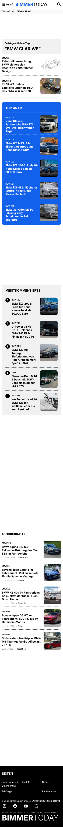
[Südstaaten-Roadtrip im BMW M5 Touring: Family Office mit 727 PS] (52, 641)
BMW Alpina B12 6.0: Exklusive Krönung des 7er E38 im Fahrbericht (19, 550)
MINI (14, 372)
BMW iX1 (9, 184)
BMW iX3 (9, 117)
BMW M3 (16, 395)
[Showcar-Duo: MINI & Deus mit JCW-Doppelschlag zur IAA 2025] (49, 379)
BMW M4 (6, 566)
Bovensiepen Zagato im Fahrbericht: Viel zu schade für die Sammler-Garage (20, 573)
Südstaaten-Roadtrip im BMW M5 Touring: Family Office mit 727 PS (21, 642)
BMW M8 (16, 323)
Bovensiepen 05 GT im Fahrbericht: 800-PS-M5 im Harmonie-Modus (20, 619)
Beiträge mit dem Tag (17, 43)
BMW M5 (6, 611)
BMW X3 (6, 589)
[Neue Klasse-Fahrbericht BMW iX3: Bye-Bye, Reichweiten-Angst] (49, 124)
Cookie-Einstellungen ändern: (16, 801)
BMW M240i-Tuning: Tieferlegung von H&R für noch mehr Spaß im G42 (24, 356)
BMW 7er (6, 81)
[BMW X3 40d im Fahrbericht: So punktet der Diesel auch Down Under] (52, 595)
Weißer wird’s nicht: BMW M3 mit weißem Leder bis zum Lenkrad (25, 404)
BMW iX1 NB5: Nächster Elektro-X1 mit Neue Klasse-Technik (21, 191)
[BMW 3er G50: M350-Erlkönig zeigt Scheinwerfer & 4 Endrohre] (49, 212)
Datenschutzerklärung (46, 800)
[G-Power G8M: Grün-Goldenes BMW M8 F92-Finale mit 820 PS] (49, 329)
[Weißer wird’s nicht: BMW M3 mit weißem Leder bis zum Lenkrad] (49, 402)
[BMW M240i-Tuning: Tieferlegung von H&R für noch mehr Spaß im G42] (49, 352)
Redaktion (22, 557)
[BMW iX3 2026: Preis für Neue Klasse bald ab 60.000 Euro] (49, 168)
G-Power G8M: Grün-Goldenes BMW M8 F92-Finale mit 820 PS (23, 331)
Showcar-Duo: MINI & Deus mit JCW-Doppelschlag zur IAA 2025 (24, 381)
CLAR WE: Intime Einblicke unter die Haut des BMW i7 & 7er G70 (17, 88)
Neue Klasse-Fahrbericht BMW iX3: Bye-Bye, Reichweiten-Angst (20, 126)
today (31, 4)
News (45, 782)
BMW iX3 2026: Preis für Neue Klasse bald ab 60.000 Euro (21, 169)
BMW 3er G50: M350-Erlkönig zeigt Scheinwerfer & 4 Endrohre (19, 214)
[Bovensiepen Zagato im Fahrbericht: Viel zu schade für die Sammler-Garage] (52, 572)
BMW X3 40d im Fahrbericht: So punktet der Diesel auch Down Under (21, 596)
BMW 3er (10, 206)
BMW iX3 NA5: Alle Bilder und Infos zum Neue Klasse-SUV (19, 147)
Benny (21, 580)
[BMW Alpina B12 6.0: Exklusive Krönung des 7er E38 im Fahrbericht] (52, 549)
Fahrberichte (49, 791)
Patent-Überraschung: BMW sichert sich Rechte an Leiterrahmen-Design (18, 66)
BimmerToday (8, 11)
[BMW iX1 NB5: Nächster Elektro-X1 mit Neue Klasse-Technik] (49, 190)
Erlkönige (7, 791)
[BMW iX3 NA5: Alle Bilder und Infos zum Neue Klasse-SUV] (49, 146)
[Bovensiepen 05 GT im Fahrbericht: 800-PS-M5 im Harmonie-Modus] (52, 618)
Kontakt (26, 782)
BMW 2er (16, 346)
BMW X (5, 58)
